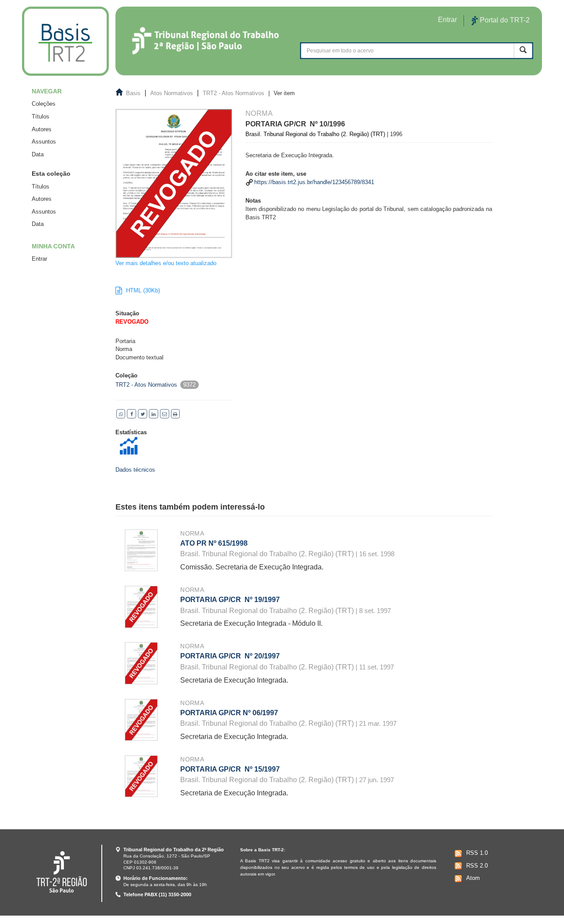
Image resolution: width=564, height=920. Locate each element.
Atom (473, 878)
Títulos (40, 116)
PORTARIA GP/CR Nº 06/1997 (229, 713)
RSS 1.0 (477, 853)
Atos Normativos (171, 93)
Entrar (39, 258)
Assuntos (44, 141)
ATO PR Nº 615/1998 (214, 543)
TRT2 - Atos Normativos (233, 93)
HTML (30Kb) (142, 290)
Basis (133, 93)
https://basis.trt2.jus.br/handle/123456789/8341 (314, 182)
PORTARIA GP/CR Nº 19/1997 (230, 599)
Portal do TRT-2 (504, 20)
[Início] (65, 41)
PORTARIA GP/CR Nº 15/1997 (230, 769)
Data (38, 154)
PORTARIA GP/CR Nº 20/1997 (230, 656)
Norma (192, 533)
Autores (42, 129)
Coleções (44, 103)
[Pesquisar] (523, 50)
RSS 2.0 (477, 865)
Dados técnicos (135, 469)
